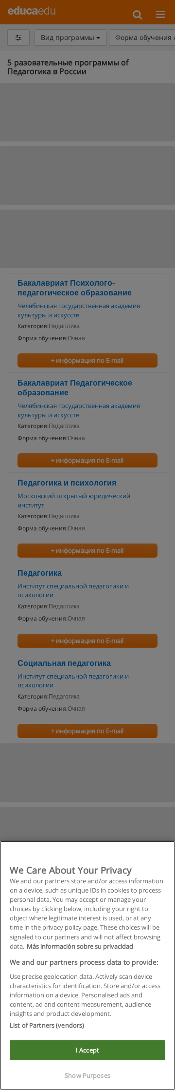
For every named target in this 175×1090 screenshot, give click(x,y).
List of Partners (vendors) (47, 1025)
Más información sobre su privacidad (80, 946)
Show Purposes (87, 1075)
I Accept (87, 1050)
